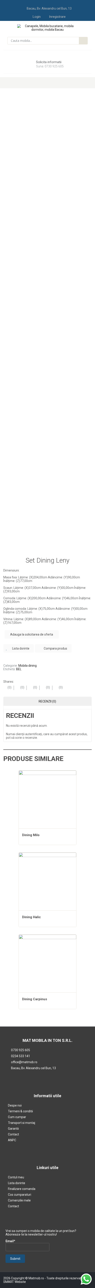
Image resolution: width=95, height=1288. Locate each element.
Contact (13, 1134)
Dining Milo (31, 835)
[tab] (47, 701)
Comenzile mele (19, 1200)
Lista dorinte (16, 1183)
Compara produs (55, 648)
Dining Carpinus (34, 999)
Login (37, 17)
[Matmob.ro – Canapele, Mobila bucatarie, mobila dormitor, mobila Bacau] (47, 27)
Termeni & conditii (20, 1111)
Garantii (13, 1128)
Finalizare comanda (21, 1189)
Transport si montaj (21, 1123)
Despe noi (15, 1105)
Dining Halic (31, 917)
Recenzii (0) (47, 701)
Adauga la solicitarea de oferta (31, 634)
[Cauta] (83, 40)
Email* (10, 1241)
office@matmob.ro (24, 1062)
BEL (18, 669)
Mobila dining (27, 665)
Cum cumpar (17, 1117)
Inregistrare (57, 17)
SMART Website (14, 1282)
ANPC (12, 1140)
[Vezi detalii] (47, 799)
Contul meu (16, 1177)
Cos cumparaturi (19, 1194)
